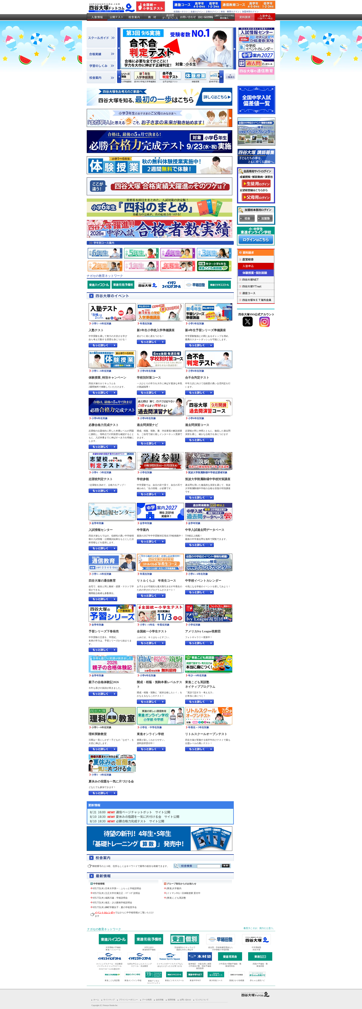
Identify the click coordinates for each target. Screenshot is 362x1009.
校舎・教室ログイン (230, 11)
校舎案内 (134, 17)
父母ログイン (212, 11)
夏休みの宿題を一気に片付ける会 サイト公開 (147, 816)
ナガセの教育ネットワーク (104, 929)
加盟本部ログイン (250, 11)
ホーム (96, 1000)
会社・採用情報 (205, 17)
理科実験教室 (98, 734)
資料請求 (246, 17)
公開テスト (116, 17)
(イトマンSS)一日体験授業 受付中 (183, 893)
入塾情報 (97, 17)
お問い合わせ (188, 17)
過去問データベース (170, 17)
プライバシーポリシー (128, 1000)
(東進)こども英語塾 (176, 898)
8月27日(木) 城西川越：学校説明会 (110, 898)
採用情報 (171, 1000)
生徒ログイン (197, 11)
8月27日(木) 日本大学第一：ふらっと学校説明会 (117, 888)
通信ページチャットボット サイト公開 (143, 812)
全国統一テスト (180, 11)
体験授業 (256, 272)
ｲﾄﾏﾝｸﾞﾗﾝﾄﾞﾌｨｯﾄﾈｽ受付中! (109, 969)
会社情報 (159, 1000)
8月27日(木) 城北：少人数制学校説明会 (112, 902)
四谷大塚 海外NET (256, 300)
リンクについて (202, 1000)
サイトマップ (109, 1000)
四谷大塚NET (256, 279)
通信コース (256, 293)
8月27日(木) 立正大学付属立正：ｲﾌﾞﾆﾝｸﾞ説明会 (116, 893)
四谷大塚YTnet (256, 286)
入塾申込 (256, 266)
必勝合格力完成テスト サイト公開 (140, 821)
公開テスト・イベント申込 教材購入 (224, 17)
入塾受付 (263, 17)
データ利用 (147, 1000)
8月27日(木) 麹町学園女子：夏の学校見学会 (115, 907)
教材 (152, 17)
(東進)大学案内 (173, 888)
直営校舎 (256, 259)
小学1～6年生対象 (101, 727)
